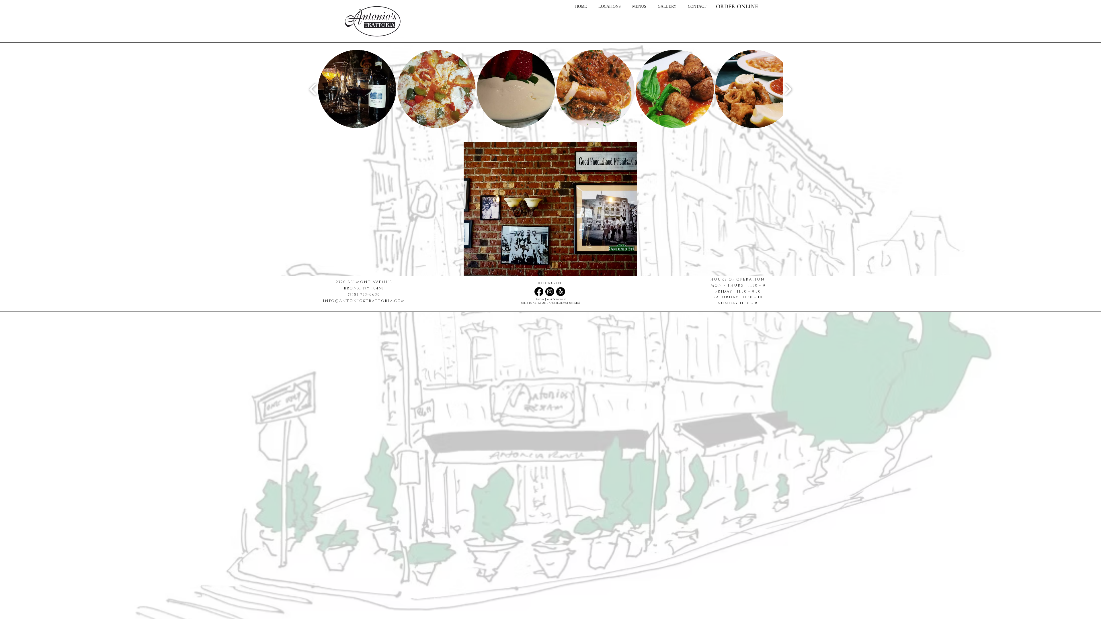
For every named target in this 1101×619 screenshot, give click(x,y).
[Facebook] (538, 291)
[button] (357, 89)
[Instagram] (549, 291)
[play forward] (788, 89)
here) (576, 303)
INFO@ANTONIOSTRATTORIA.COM (364, 300)
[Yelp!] (560, 291)
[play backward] (313, 89)
